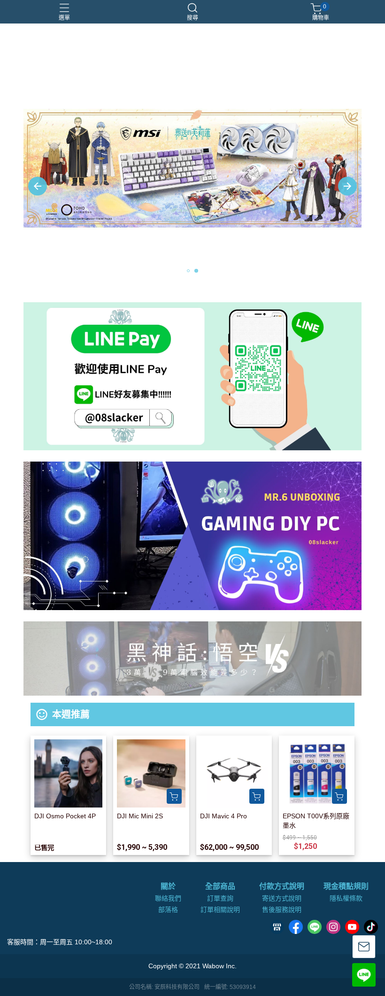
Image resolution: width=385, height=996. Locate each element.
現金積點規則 (346, 886)
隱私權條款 (346, 898)
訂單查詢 (220, 898)
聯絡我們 (168, 898)
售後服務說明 (281, 909)
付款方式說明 (281, 886)
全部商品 (220, 886)
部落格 (168, 909)
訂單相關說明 (220, 909)
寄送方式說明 (281, 898)
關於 (168, 886)
